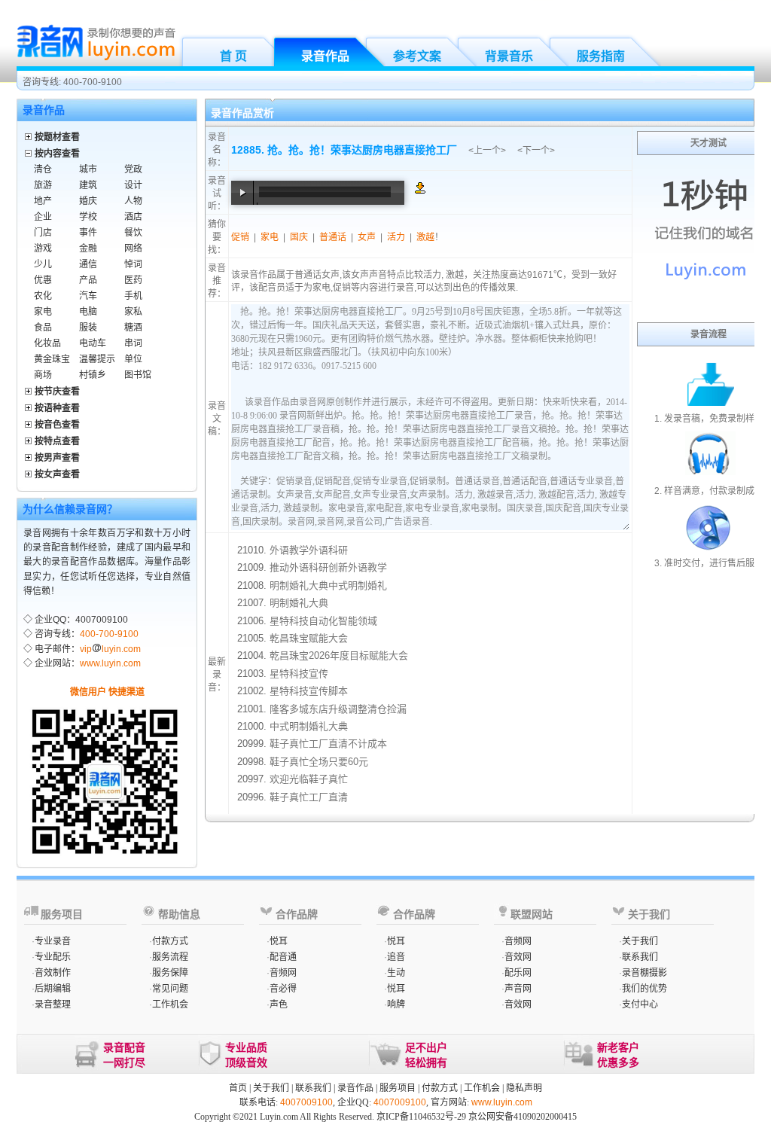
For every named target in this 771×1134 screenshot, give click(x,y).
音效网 (518, 957)
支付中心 (640, 1004)
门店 (43, 232)
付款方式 (170, 941)
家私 (133, 311)
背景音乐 (509, 56)
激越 (425, 237)
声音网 (518, 988)
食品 (43, 327)
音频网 (283, 973)
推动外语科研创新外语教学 (328, 567)
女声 (367, 237)
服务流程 (170, 957)
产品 (88, 280)
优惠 (43, 280)
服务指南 (601, 56)
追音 (396, 957)
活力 (396, 237)
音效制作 (53, 973)
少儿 (43, 264)
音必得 (283, 988)
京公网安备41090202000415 (522, 1116)
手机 (133, 296)
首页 (238, 1088)
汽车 (88, 296)
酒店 (133, 217)
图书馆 (137, 375)
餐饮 (133, 232)
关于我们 (640, 941)
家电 (43, 311)
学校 (88, 217)
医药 (133, 280)
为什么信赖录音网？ (70, 509)
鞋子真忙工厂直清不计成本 (328, 743)
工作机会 (170, 1004)
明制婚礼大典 (299, 602)
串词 (133, 343)
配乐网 (518, 973)
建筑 (88, 185)
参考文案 (417, 56)
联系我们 (640, 957)
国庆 (299, 237)
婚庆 (88, 201)
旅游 (43, 185)
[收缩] (29, 151)
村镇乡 (92, 375)
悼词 (133, 264)
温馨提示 (97, 359)
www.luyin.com (110, 663)
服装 (88, 327)
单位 (133, 359)
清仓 (43, 169)
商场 (43, 375)
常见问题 (170, 988)
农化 (43, 296)
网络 (133, 248)
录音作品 (325, 56)
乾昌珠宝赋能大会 (309, 638)
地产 (43, 201)
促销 (240, 237)
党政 (133, 169)
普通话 (332, 237)
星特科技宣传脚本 (309, 691)
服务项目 (397, 1088)
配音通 (283, 957)
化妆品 (47, 343)
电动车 (92, 343)
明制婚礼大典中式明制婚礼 (328, 585)
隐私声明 (524, 1088)
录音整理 (53, 1004)
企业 (43, 217)
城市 (88, 169)
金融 (88, 248)
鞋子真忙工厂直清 (309, 797)
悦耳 (279, 941)
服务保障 (170, 973)
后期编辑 (53, 988)
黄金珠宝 (52, 359)
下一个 (536, 150)
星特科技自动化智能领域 (323, 620)
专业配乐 (53, 957)
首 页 (233, 56)
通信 (88, 264)
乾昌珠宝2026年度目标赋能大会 (339, 655)
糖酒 (133, 327)
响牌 (396, 1004)
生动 (396, 973)
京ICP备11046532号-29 (421, 1116)
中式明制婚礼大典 (309, 726)
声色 (279, 1004)
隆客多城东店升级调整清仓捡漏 (338, 709)
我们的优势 (644, 988)
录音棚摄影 (644, 973)
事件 (88, 232)
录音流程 (708, 334)
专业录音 (53, 941)
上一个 (487, 150)
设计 (133, 185)
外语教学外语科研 (309, 550)
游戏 (43, 248)
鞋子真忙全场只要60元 (319, 761)
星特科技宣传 (299, 673)
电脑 (88, 311)
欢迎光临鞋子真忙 (309, 779)
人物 (133, 201)
